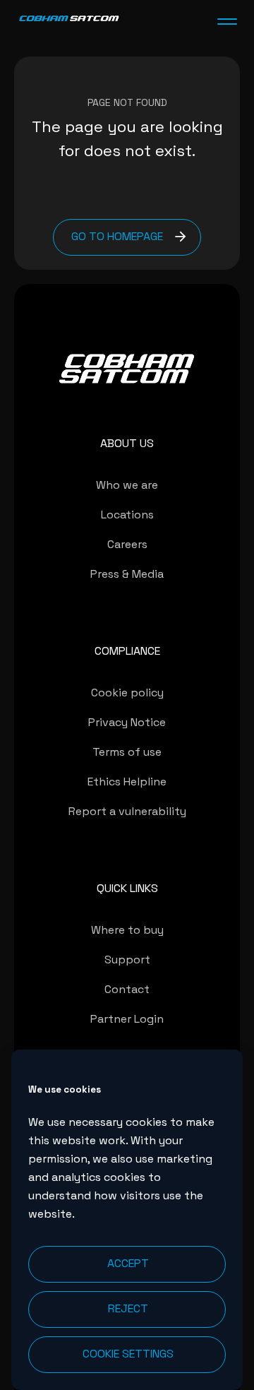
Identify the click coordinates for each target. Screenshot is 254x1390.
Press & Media (127, 573)
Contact (127, 989)
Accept (128, 1263)
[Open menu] (227, 21)
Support (127, 959)
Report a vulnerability (127, 811)
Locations (127, 514)
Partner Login (127, 1018)
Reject (128, 1308)
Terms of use (127, 751)
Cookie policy (127, 692)
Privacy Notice (127, 722)
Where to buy (127, 929)
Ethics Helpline (127, 781)
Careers (127, 544)
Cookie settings (128, 1353)
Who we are (127, 484)
